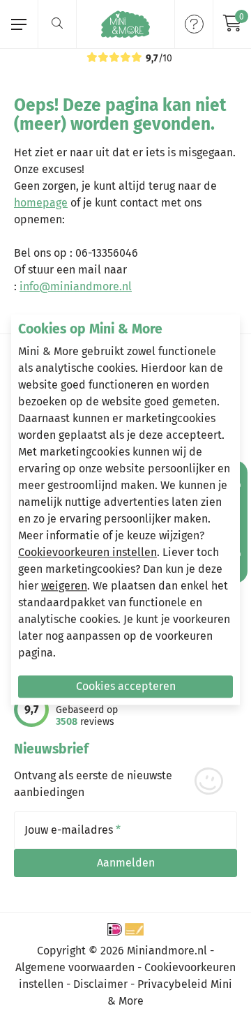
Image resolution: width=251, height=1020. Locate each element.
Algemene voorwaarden (75, 967)
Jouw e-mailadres (72, 830)
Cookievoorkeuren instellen (87, 553)
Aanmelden (126, 862)
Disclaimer (100, 984)
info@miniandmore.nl (76, 286)
